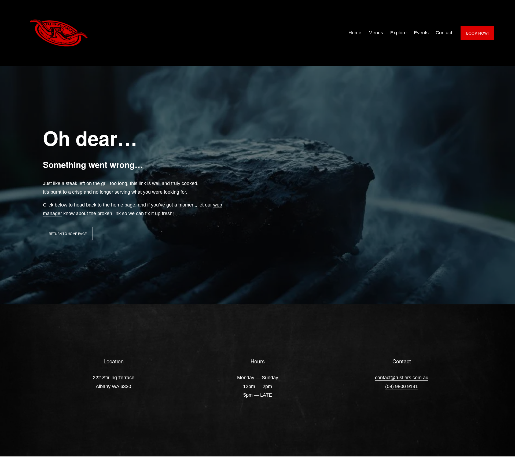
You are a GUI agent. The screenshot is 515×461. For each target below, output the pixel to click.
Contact (444, 32)
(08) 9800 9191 (401, 386)
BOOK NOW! (477, 33)
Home (354, 32)
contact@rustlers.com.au (401, 377)
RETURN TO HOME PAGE (68, 233)
